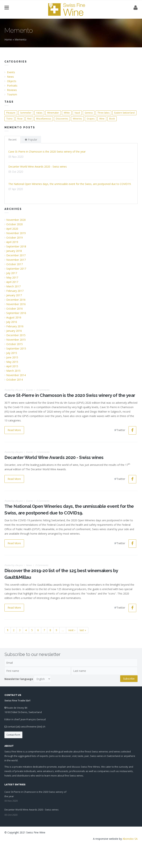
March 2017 (13, 286)
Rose (20, 118)
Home (8, 39)
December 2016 (16, 299)
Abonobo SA (130, 838)
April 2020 (12, 228)
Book (112, 118)
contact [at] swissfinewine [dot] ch (26, 726)
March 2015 (13, 370)
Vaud (77, 112)
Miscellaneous (43, 118)
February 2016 (14, 326)
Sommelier (25, 112)
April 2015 (12, 366)
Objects (11, 81)
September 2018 (16, 246)
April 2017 (12, 282)
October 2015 (14, 344)
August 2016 (13, 317)
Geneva (89, 112)
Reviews (12, 90)
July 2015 (11, 353)
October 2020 (14, 224)
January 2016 (14, 330)
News (10, 76)
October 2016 (14, 308)
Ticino (9, 118)
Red (29, 118)
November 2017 (16, 259)
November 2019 (16, 233)
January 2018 (14, 251)
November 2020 (16, 220)
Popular (32, 139)
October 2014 (14, 379)
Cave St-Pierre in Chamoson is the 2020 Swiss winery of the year (47, 151)
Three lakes (103, 112)
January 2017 (14, 295)
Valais (39, 112)
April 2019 (12, 242)
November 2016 (16, 304)
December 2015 (16, 335)
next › (71, 630)
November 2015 (16, 339)
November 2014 (16, 375)
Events (11, 72)
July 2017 (11, 273)
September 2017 (16, 268)
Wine (101, 118)
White (67, 112)
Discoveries (62, 118)
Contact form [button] (13, 734)
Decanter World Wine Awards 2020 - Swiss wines (37, 166)
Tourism (12, 94)
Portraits (12, 85)
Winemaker (53, 112)
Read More (14, 430)
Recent (12, 139)
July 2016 (11, 322)
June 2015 (12, 357)
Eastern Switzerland (124, 112)
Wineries (77, 118)
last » (83, 630)
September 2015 (16, 348)
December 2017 (16, 255)
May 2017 (12, 277)
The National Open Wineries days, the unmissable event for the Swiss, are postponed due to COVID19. (69, 184)
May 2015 (12, 362)
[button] (132, 430)
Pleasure (10, 112)
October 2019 (14, 237)
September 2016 (16, 313)
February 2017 (14, 291)
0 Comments (42, 389)
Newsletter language (18, 679)
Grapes (90, 118)
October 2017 (14, 264)
